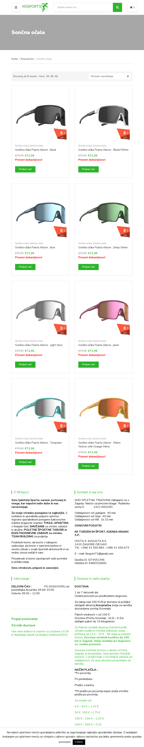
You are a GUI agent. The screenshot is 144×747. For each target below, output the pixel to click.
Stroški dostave (23, 625)
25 (47, 76)
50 (51, 76)
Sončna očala (21, 145)
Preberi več (25, 169)
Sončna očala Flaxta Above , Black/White (103, 150)
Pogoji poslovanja (24, 619)
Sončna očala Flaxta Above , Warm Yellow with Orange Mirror (99, 444)
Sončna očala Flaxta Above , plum (98, 345)
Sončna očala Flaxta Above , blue (35, 247)
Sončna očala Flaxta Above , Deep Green (103, 247)
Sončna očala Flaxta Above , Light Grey (38, 345)
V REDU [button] (79, 742)
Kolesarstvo (27, 59)
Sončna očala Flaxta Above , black (35, 150)
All (56, 76)
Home (14, 59)
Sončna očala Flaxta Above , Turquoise (38, 443)
